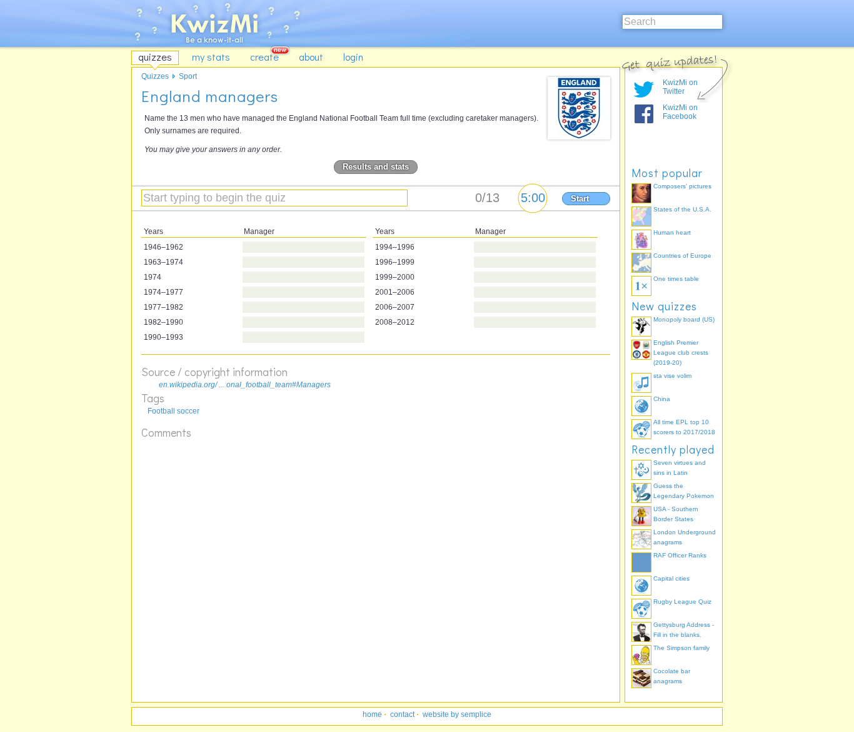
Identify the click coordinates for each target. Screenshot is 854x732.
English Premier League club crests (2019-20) (680, 352)
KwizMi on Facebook (680, 112)
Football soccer (173, 411)
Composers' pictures (682, 186)
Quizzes (155, 76)
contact (402, 714)
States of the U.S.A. (682, 209)
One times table (676, 278)
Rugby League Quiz (682, 601)
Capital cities (671, 578)
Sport (188, 76)
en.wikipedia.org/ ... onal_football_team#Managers (245, 384)
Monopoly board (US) (684, 319)
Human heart (672, 232)
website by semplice (457, 714)
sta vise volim (672, 375)
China (661, 398)
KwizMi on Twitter (680, 87)
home (372, 714)
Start (580, 198)
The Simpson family (681, 647)
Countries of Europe (682, 255)
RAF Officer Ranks (679, 555)
